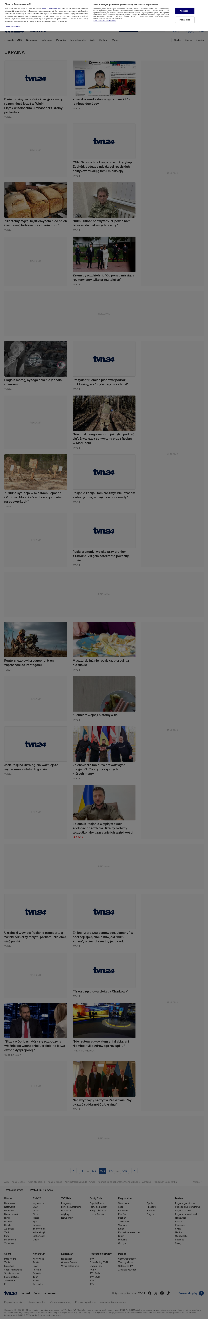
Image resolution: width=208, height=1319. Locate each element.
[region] (104, 15)
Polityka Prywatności (13, 26)
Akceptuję (185, 11)
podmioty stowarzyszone (51, 8)
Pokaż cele (185, 20)
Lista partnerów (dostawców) (104, 21)
